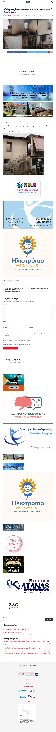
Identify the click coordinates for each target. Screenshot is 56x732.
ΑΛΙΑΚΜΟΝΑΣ (9, 280)
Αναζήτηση (5, 617)
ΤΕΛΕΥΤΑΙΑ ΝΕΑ (32, 15)
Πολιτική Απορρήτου (28, 685)
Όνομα (5, 321)
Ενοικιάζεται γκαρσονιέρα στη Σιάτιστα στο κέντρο (19, 656)
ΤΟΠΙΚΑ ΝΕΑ (39, 15)
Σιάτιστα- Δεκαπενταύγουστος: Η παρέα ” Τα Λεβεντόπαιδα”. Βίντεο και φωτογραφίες (31, 651)
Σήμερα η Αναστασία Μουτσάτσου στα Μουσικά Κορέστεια (15, 631)
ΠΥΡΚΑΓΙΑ (16, 280)
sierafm (9, 15)
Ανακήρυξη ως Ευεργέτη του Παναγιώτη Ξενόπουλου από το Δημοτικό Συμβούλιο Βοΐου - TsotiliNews (24, 647)
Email (5, 327)
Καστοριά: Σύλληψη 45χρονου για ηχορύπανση (13, 632)
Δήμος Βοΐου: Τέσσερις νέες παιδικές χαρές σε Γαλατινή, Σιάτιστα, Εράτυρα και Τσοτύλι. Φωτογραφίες (28, 653)
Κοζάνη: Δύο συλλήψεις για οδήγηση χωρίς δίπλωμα (14, 629)
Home (4, 6)
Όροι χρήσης (28, 683)
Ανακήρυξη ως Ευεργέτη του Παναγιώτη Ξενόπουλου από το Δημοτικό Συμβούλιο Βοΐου (21, 648)
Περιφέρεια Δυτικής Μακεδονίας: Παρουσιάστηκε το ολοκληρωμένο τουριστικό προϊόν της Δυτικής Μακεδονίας (27, 634)
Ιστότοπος (31, 327)
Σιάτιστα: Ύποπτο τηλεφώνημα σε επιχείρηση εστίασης (14, 628)
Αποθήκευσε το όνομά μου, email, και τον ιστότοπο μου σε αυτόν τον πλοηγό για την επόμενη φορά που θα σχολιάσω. (27, 334)
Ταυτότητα (28, 682)
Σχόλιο (5, 304)
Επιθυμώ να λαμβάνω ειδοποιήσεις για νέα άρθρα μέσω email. (16, 344)
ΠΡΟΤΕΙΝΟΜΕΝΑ (10, 6)
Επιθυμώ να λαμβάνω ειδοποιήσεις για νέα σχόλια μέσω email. (16, 340)
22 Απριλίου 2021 (16, 15)
